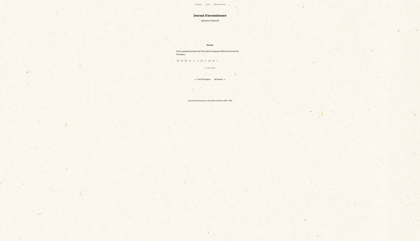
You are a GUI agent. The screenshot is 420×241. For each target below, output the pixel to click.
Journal (198, 4)
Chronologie (219, 4)
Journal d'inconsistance (210, 15)
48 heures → (219, 79)
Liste (207, 4)
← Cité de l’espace (203, 79)
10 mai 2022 (210, 68)
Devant (210, 45)
